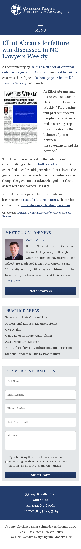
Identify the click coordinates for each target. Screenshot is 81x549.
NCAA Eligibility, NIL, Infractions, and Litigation (38, 348)
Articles (21, 212)
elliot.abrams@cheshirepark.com (45, 205)
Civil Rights (13, 330)
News (59, 212)
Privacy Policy (53, 532)
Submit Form (40, 475)
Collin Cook (35, 240)
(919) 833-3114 (46, 511)
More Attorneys (40, 291)
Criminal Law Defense (41, 212)
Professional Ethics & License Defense (31, 324)
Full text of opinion (52, 164)
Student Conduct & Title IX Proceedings (32, 354)
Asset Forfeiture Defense (22, 342)
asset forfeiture (66, 72)
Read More (12, 281)
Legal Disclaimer (29, 532)
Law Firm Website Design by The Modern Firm (40, 537)
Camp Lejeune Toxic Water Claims (29, 336)
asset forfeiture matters (40, 200)
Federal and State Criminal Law (26, 317)
